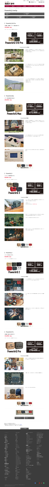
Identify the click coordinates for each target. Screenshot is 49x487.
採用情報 (38, 458)
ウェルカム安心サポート (28, 474)
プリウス (16, 437)
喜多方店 (6, 462)
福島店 (5, 438)
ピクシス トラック (28, 448)
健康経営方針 (38, 454)
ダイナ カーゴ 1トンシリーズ (29, 438)
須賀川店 (6, 449)
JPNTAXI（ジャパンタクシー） (29, 441)
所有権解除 (38, 462)
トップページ (6, 432)
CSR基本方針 (38, 452)
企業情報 (38, 450)
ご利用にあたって (38, 463)
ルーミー (16, 433)
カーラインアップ (7, 476)
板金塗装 (27, 475)
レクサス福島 (6, 467)
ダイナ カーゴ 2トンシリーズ (29, 439)
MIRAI (16, 439)
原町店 (5, 458)
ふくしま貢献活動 (39, 445)
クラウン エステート (17, 459)
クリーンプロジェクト (39, 446)
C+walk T (27, 452)
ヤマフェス (38, 447)
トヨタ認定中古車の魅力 (28, 458)
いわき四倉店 (6, 456)
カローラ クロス (17, 452)
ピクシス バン (27, 447)
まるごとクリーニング (28, 459)
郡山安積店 (6, 444)
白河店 (5, 450)
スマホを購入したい (39, 439)
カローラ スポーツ (17, 432)
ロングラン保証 (27, 460)
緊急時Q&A (27, 476)
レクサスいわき (6, 468)
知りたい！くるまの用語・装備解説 (29, 465)
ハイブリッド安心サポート (29, 473)
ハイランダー (17, 455)
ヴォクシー (16, 444)
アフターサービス (28, 467)
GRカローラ (16, 474)
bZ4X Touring (17, 467)
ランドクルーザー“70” (17, 461)
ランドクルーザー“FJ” (17, 460)
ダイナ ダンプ (27, 440)
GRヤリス (16, 473)
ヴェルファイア (17, 446)
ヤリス (5, 478)
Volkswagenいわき (7, 472)
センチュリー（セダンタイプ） (29, 432)
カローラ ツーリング (17, 469)
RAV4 (16, 453)
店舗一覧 (6, 434)
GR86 (16, 475)
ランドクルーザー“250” (18, 462)
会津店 (5, 461)
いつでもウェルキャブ (39, 438)
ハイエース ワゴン (17, 447)
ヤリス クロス (17, 451)
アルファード (17, 445)
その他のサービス (39, 432)
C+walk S (27, 453)
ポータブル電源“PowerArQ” (40, 436)
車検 (26, 468)
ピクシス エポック (28, 446)
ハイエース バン (28, 437)
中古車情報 (27, 455)
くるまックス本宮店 (7, 443)
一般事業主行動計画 (39, 453)
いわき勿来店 (6, 455)
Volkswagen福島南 (7, 471)
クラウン (16, 438)
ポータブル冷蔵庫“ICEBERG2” (40, 437)
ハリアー (16, 454)
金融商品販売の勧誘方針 (39, 455)
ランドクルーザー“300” (18, 463)
